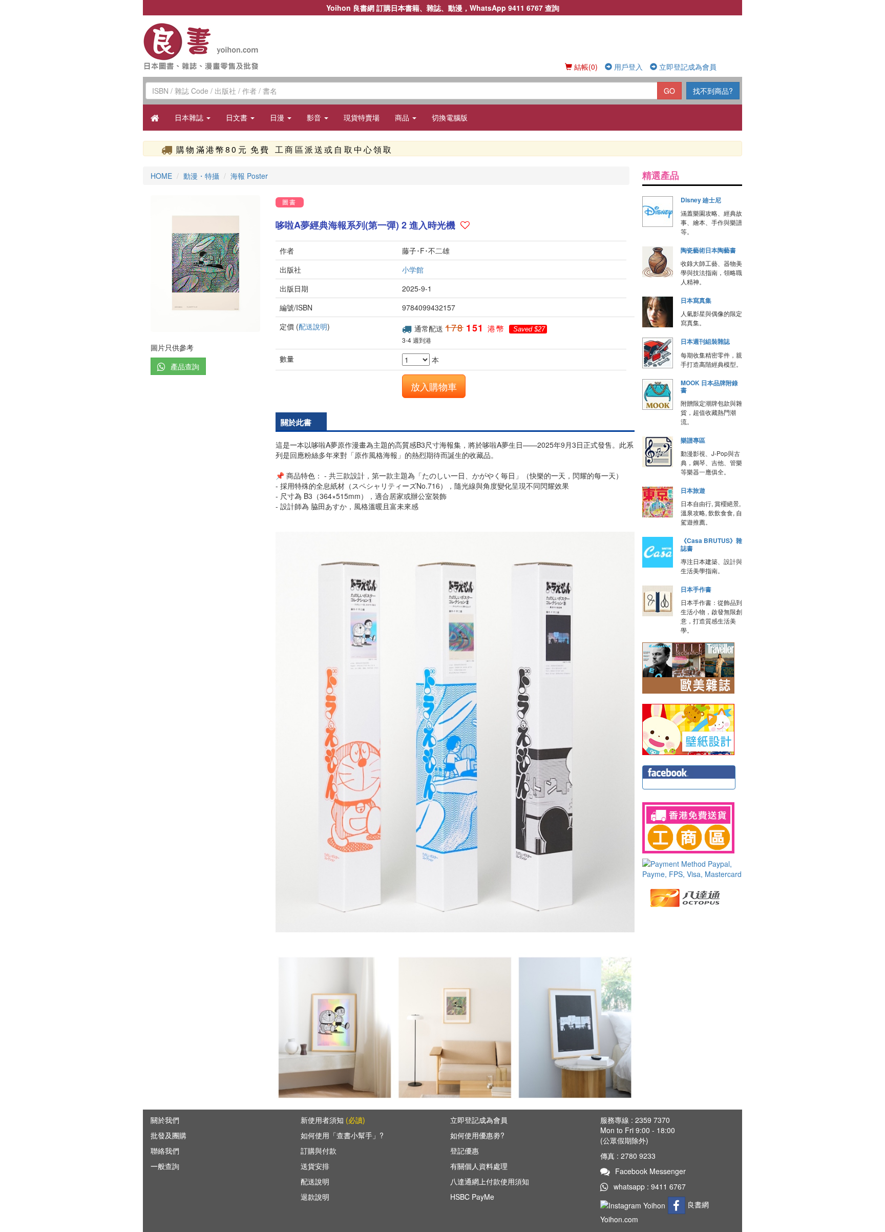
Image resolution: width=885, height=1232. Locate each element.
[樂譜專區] (657, 451)
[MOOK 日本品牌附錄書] (657, 394)
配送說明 (313, 326)
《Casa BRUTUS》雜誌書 (711, 544)
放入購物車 (434, 386)
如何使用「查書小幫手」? (342, 1135)
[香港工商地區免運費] (692, 827)
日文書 (237, 117)
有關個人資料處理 (479, 1166)
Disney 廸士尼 (701, 199)
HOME (161, 176)
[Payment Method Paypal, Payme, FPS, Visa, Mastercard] (692, 869)
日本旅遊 (693, 490)
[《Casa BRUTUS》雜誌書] (657, 552)
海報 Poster (249, 176)
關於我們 (165, 1120)
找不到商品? (713, 91)
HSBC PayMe (472, 1197)
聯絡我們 (165, 1150)
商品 (403, 117)
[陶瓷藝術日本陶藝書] (657, 261)
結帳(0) (585, 66)
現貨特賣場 (362, 117)
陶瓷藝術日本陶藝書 (708, 250)
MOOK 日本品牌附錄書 (709, 386)
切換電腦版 (450, 117)
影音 (315, 117)
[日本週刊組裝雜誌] (657, 353)
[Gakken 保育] (688, 728)
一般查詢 (165, 1166)
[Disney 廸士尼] (657, 211)
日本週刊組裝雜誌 (705, 341)
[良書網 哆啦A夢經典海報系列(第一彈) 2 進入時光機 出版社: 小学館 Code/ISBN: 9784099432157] (205, 263)
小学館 (413, 269)
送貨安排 (315, 1166)
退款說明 (315, 1197)
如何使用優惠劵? (477, 1135)
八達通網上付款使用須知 (489, 1181)
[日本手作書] (657, 601)
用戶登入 (627, 66)
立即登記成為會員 (687, 66)
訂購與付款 (318, 1150)
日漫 (278, 117)
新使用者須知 (333, 1120)
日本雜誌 (190, 117)
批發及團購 (168, 1135)
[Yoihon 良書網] (216, 46)
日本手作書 (696, 589)
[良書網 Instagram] (634, 1204)
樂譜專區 (693, 440)
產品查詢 (185, 366)
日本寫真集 (696, 300)
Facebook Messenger (650, 1171)
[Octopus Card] (685, 897)
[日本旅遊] (657, 502)
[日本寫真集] (657, 312)
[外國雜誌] (688, 667)
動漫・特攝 (201, 176)
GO (669, 91)
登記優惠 (464, 1150)
